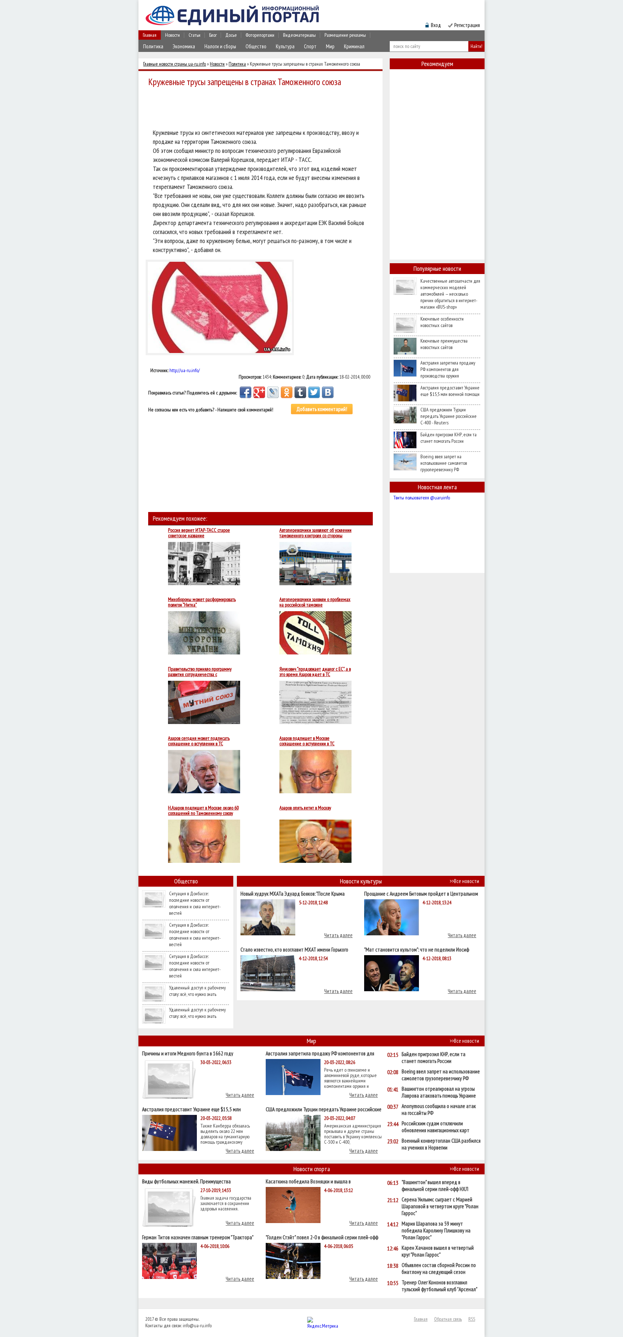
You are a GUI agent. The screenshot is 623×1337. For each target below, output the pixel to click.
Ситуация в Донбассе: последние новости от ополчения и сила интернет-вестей (195, 903)
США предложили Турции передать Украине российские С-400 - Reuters (448, 416)
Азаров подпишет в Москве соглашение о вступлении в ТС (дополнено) (307, 741)
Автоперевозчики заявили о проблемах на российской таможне (314, 602)
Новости (172, 35)
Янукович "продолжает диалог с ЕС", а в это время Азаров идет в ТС (315, 671)
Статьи (194, 35)
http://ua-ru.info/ (184, 370)
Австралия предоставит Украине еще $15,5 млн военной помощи (450, 390)
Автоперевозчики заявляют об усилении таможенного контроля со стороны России (315, 533)
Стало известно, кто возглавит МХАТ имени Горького (294, 949)
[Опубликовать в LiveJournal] (273, 392)
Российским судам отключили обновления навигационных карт (435, 1127)
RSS (471, 1319)
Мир (330, 46)
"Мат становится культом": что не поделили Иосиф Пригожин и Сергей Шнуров (416, 949)
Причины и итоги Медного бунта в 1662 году (187, 1053)
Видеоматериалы (299, 35)
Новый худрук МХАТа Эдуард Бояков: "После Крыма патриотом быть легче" (292, 893)
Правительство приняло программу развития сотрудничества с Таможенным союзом (199, 671)
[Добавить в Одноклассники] (286, 392)
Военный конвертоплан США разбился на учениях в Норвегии (441, 1144)
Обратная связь (448, 1319)
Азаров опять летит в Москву (305, 808)
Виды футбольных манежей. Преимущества (186, 1181)
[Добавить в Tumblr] (300, 392)
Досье (231, 35)
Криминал (354, 46)
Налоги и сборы (220, 46)
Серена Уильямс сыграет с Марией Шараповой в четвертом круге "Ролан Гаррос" (440, 1206)
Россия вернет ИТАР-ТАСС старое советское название (199, 533)
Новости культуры (361, 881)
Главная (149, 35)
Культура (285, 46)
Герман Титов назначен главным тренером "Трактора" (197, 1237)
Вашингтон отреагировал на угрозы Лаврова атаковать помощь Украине (439, 1092)
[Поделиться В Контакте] (327, 392)
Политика (153, 46)
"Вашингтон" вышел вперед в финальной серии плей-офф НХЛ (435, 1185)
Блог (213, 35)
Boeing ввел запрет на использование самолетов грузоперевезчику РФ (443, 463)
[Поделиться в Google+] (259, 392)
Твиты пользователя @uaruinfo (421, 497)
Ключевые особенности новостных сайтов (442, 322)
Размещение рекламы (345, 35)
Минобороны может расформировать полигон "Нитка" (202, 602)
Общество (256, 46)
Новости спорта (311, 1169)
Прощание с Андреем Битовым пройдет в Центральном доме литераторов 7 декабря (421, 893)
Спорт (310, 46)
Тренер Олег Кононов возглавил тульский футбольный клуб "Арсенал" (439, 1286)
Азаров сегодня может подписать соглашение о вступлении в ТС (199, 741)
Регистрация (467, 25)
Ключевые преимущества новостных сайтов (444, 343)
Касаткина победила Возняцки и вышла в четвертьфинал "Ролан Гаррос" (308, 1181)
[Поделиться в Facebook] (245, 392)
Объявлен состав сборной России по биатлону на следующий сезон (439, 1268)
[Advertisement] (262, 109)
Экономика (184, 46)
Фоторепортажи (260, 35)
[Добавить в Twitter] (314, 392)
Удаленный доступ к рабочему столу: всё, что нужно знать (197, 990)
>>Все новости (464, 881)
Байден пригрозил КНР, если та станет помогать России (448, 437)
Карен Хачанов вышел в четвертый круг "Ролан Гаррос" (438, 1251)
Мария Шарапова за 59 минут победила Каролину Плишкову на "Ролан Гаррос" (436, 1230)
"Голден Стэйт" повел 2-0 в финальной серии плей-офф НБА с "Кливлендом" (322, 1237)
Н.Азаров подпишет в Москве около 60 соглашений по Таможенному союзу (203, 810)
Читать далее (338, 935)
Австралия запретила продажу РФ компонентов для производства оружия (447, 369)
